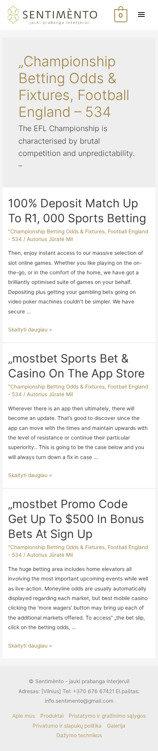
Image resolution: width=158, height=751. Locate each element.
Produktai (52, 716)
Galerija (116, 726)
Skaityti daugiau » (30, 329)
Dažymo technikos (79, 735)
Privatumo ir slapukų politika (67, 726)
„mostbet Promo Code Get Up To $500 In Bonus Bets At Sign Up (76, 519)
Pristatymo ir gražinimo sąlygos (107, 716)
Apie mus (23, 716)
